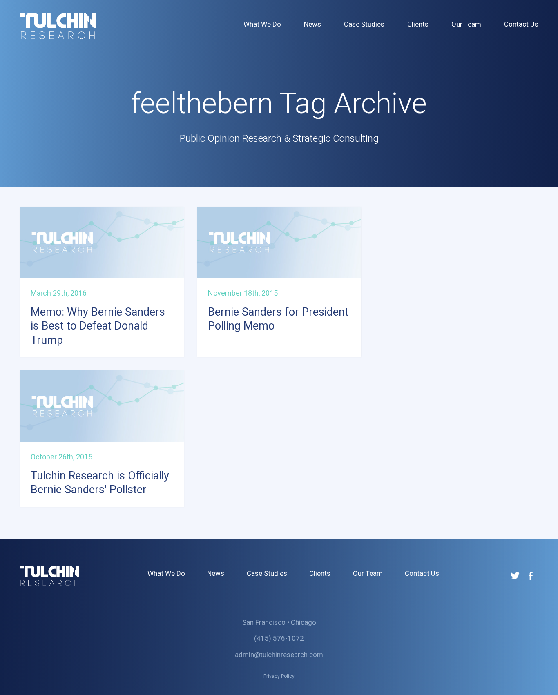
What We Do (262, 24)
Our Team (466, 24)
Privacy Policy (279, 676)
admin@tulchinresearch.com (279, 654)
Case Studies (364, 24)
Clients (418, 24)
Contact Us (521, 24)
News (312, 24)
